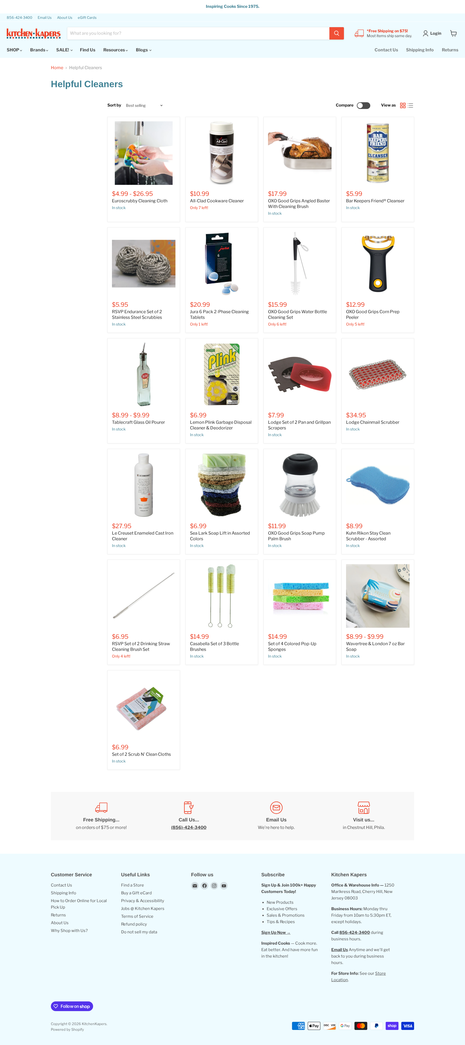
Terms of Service (137, 916)
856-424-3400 (19, 18)
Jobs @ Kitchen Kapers (142, 908)
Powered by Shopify (67, 1029)
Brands (38, 49)
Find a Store (132, 885)
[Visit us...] (363, 816)
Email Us (45, 18)
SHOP (13, 49)
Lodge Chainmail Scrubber (372, 422)
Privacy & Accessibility (142, 900)
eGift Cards (87, 18)
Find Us (87, 49)
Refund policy (134, 924)
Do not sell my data (139, 932)
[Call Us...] (188, 816)
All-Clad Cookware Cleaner (217, 200)
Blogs (142, 49)
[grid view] (403, 105)
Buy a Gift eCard (136, 893)
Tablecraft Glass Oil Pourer (138, 422)
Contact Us (386, 49)
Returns (450, 49)
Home (57, 67)
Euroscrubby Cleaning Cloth (139, 200)
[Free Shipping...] (101, 816)
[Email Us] (276, 816)
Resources (114, 49)
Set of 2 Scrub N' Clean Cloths (141, 754)
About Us (64, 18)
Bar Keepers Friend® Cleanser (375, 200)
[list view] (410, 105)
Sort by (114, 105)
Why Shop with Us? (69, 930)
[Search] (336, 33)
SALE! (63, 49)
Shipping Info (420, 49)
